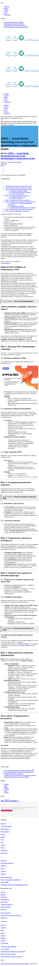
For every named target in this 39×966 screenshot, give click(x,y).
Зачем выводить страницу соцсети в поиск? (19, 187)
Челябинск (4, 850)
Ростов (3, 834)
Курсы (6, 8)
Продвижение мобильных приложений (13, 951)
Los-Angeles (4, 943)
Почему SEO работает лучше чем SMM (16, 777)
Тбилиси (3, 927)
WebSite (6, 789)
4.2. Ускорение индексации (16, 206)
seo (2, 800)
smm (19, 801)
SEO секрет (11, 800)
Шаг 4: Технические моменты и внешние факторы (21, 201)
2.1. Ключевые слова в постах (17, 197)
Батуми (3, 925)
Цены (6, 10)
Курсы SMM (4, 882)
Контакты (7, 15)
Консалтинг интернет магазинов (11, 915)
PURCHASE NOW (6, 810)
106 (3, 164)
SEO (5, 786)
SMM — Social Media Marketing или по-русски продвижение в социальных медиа (18, 155)
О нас (6, 11)
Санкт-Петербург (6, 826)
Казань (3, 837)
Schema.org (25, 644)
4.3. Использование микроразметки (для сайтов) (22, 207)
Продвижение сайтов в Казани (13, 22)
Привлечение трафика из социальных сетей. (19, 186)
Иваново (3, 866)
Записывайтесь (5, 263)
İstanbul (3, 938)
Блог (5, 13)
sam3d (19, 162)
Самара (3, 845)
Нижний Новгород (7, 904)
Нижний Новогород (7, 863)
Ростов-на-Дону (6, 907)
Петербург (4, 897)
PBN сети (4, 918)
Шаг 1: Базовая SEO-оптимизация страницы (19, 189)
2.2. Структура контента (15, 198)
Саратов (3, 871)
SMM (6, 787)
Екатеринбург (5, 831)
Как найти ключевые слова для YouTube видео (18, 772)
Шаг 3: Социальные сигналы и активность (18, 200)
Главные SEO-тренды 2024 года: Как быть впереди (20, 775)
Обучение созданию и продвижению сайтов (14, 884)
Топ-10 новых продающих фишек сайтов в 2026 (19, 770)
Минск (3, 933)
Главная (6, 6)
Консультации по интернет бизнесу (12, 956)
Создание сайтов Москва (8, 946)
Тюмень (3, 874)
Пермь (3, 847)
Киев (2, 930)
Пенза (2, 868)
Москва (3, 823)
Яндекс (6, 792)
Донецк (3, 935)
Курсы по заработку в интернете (11, 879)
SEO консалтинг (6, 913)
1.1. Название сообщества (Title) (18, 191)
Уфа (2, 842)
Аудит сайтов (5, 949)
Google (6, 784)
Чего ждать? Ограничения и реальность (17, 211)
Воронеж (3, 860)
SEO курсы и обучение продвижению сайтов (15, 963)
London (3, 940)
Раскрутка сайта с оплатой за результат (16, 27)
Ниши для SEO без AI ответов (13, 773)
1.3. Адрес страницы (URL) (16, 194)
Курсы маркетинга (6, 877)
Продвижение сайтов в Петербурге (15, 25)
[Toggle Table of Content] (2, 183)
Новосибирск (5, 829)
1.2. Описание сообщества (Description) (20, 192)
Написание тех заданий (8, 954)
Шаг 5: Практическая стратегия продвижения (19, 209)
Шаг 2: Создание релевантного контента (18, 195)
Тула (2, 839)
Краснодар (4, 853)
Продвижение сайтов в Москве (14, 24)
